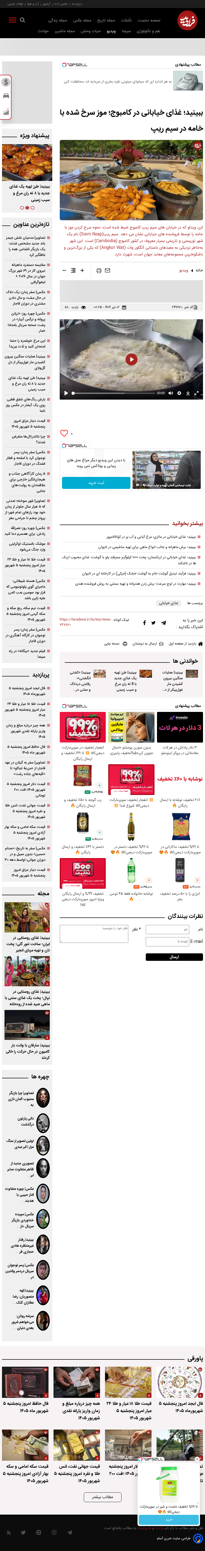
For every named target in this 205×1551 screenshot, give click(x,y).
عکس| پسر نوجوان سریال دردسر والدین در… (20, 1271)
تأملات (126, 20)
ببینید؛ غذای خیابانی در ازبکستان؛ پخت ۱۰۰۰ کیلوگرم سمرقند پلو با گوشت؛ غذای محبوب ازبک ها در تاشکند (129, 560)
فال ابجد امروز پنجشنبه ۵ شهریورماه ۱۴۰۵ (27, 691)
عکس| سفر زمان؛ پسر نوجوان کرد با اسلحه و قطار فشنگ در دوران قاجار (25, 458)
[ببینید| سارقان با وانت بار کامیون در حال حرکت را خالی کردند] (27, 1025)
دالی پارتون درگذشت (26, 1122)
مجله (43, 893)
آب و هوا (33, 3)
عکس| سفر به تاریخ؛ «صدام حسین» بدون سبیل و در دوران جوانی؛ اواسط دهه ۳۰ (24, 854)
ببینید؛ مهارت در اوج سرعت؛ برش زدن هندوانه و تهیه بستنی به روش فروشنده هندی (135, 584)
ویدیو (111, 31)
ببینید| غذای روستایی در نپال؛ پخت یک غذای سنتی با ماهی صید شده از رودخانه (27, 998)
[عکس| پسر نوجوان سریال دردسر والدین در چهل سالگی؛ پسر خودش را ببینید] (43, 1270)
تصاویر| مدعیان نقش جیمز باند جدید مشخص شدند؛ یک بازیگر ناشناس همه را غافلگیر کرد (25, 246)
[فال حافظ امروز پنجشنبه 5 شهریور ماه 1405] (25, 1382)
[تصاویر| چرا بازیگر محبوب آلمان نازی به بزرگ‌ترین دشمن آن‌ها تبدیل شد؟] (43, 1098)
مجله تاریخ (106, 20)
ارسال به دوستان (144, 644)
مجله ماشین (65, 31)
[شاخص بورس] (6, 113)
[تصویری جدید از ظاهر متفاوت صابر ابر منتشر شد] (43, 1168)
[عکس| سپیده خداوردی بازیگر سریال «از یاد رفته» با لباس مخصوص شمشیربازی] (43, 1219)
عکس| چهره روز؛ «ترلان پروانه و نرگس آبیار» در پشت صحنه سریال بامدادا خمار (26, 322)
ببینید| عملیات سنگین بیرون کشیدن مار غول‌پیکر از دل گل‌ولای (172, 684)
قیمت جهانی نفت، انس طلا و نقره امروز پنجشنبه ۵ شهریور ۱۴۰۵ (25, 811)
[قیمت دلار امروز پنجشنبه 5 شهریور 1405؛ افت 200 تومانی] (128, 1445)
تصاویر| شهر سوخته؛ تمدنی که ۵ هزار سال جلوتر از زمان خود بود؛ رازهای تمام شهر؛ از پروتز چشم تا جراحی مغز (25, 509)
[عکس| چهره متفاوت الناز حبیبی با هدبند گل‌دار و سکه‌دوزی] (43, 1194)
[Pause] (137, 485)
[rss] (9, 1533)
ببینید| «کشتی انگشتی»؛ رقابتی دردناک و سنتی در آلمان (80, 684)
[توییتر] (153, 624)
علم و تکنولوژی (148, 31)
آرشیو (46, 3)
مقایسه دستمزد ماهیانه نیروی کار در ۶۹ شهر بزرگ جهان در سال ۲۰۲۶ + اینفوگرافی (27, 273)
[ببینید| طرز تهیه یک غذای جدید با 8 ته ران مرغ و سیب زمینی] (146, 674)
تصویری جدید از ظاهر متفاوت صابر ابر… (20, 1170)
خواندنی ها (185, 661)
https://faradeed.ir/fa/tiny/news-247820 (85, 622)
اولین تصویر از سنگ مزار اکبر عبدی (20, 1144)
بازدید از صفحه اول (182, 644)
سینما (126, 31)
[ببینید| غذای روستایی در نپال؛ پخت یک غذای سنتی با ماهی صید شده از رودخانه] (27, 971)
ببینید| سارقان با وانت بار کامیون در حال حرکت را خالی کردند (28, 1051)
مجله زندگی (57, 20)
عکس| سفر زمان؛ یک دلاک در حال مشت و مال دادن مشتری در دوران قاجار (25, 298)
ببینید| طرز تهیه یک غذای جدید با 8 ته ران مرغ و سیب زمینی (125, 681)
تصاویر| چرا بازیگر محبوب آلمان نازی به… (21, 1099)
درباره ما (77, 3)
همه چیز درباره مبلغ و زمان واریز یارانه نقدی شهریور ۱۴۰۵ (25, 731)
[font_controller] (82, 271)
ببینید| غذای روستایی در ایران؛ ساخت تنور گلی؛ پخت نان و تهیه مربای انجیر (28, 944)
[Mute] (145, 485)
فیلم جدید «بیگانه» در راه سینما (27, 654)
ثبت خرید (96, 483)
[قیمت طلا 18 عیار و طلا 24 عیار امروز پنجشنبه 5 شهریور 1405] (128, 1382)
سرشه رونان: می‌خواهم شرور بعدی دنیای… (23, 1322)
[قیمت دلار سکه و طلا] (6, 83)
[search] (22, 20)
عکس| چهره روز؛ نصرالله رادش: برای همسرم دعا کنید (24, 531)
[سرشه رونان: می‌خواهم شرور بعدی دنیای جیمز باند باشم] (43, 1321)
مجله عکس (82, 20)
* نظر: (136, 929)
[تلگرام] (163, 624)
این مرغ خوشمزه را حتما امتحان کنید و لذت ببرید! (27, 343)
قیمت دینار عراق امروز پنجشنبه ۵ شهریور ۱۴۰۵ (28, 424)
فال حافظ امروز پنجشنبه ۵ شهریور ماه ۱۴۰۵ (26, 750)
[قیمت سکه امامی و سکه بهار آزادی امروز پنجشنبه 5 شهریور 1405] (25, 1445)
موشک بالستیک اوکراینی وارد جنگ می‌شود (27, 547)
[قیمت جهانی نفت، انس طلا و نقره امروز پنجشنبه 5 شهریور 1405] (77, 1445)
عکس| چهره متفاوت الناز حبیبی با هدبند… (19, 1195)
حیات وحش (91, 31)
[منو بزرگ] (13, 21)
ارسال (174, 957)
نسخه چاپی (111, 644)
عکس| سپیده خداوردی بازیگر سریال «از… (23, 1220)
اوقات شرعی (15, 3)
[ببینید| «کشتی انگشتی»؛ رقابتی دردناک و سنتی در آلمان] (100, 674)
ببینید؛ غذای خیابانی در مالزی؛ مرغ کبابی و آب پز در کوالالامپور (151, 537)
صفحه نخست (149, 20)
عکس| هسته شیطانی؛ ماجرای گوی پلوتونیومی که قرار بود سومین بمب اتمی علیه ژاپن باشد (25, 589)
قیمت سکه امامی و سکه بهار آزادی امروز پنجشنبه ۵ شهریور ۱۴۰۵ (24, 832)
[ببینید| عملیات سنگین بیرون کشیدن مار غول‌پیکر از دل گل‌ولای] (192, 674)
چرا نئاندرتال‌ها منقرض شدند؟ (28, 439)
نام (200, 929)
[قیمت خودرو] (6, 97)
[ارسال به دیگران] (107, 271)
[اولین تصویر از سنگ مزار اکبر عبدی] (43, 1146)
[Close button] (197, 1459)
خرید (169, 1520)
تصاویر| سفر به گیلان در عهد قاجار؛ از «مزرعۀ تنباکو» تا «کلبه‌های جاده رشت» (25, 768)
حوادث (43, 31)
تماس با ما (61, 3)
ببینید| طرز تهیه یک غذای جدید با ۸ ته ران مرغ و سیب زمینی (26, 383)
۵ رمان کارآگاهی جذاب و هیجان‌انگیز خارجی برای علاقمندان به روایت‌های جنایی (27, 482)
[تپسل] (64, 445)
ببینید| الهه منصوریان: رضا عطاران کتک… (23, 1297)
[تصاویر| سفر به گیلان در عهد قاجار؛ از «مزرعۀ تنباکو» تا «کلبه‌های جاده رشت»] (179, 1445)
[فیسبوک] (144, 624)
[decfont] (64, 271)
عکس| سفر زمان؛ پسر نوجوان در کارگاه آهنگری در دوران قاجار (25, 635)
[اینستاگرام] (54, 1534)
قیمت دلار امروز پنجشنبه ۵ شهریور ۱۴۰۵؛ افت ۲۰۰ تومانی (26, 789)
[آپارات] (39, 1534)
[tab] (32, 208)
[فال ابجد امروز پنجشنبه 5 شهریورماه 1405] (179, 1382)
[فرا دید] (188, 20)
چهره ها (40, 1077)
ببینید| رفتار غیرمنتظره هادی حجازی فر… (22, 1246)
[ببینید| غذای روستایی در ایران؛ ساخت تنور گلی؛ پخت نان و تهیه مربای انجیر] (27, 917)
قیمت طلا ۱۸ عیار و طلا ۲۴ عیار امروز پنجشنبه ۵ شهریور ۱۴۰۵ (25, 565)
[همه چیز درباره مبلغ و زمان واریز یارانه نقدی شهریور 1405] (77, 1382)
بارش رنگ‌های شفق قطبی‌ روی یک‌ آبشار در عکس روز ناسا (25, 405)
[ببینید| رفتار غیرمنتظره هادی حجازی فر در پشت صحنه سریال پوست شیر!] (43, 1244)
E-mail (196, 941)
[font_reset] (73, 271)
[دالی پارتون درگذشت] (43, 1123)
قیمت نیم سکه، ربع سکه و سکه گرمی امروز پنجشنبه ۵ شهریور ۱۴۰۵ (25, 614)
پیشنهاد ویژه (34, 135)
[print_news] (99, 271)
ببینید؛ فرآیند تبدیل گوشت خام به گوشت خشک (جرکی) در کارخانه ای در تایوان (139, 574)
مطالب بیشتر (102, 1497)
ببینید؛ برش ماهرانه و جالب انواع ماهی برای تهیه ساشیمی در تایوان (147, 547)
